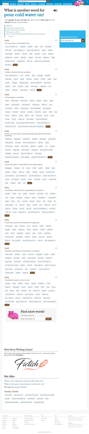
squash (33, 283)
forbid (14, 193)
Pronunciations (67, 4)
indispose (20, 233)
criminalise (41, 197)
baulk (40, 168)
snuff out (20, 294)
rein (49, 86)
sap (56, 112)
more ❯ (15, 64)
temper (36, 79)
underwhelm (9, 142)
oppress (50, 54)
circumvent (15, 179)
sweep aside (9, 273)
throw (16, 108)
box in (54, 205)
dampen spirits (10, 61)
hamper (7, 172)
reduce (16, 79)
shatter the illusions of (39, 157)
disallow (52, 193)
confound (39, 115)
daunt (7, 101)
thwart (7, 115)
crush (48, 283)
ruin (24, 183)
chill (41, 46)
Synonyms (5, 4)
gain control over (21, 301)
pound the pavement (11, 402)
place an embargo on (40, 208)
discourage (8, 54)
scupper (13, 183)
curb (28, 226)
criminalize (51, 197)
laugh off (25, 273)
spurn (23, 258)
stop (6, 183)
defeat (47, 168)
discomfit (38, 112)
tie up (14, 212)
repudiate (8, 258)
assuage (40, 75)
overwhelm (8, 108)
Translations (41, 4)
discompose (47, 108)
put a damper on (19, 50)
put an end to (29, 294)
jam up (22, 208)
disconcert (36, 104)
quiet (26, 86)
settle (49, 79)
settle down (24, 90)
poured (7, 398)
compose (15, 90)
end (6, 291)
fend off (27, 237)
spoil (36, 46)
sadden (30, 46)
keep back (19, 237)
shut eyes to (19, 269)
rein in (38, 294)
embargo (19, 197)
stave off (41, 237)
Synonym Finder (19, 387)
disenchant (51, 139)
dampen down (23, 83)
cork (18, 201)
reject (24, 254)
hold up (15, 208)
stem (42, 287)
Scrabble (26, 422)
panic (45, 112)
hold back (47, 233)
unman (7, 119)
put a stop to (16, 240)
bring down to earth (46, 150)
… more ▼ (10, 36)
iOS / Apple (43, 418)
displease (35, 150)
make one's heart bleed (42, 61)
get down (8, 65)
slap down (46, 298)
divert (13, 233)
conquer (24, 291)
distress (37, 54)
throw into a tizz (10, 126)
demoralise (15, 104)
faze (50, 104)
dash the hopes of (26, 153)
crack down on (10, 294)
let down (18, 142)
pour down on (18, 395)
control (7, 83)
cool (21, 75)
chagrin (52, 146)
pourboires (31, 398)
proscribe (40, 193)
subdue (20, 283)
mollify (43, 79)
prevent (23, 179)
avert (7, 233)
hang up (7, 208)
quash (27, 283)
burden (31, 57)
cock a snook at (44, 269)
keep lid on (22, 212)
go (83, 40)
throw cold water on (33, 50)
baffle (27, 115)
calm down (34, 86)
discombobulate (36, 108)
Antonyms (13, 4)
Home (56, 418)
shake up (21, 119)
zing (40, 205)
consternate (24, 108)
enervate (38, 57)
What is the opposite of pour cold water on (23, 381)
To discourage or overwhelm (13, 32)
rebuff (53, 254)
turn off (40, 240)
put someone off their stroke (25, 123)
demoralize (25, 104)
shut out (7, 212)
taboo (33, 197)
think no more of (50, 265)
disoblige (8, 153)
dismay (24, 54)
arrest (23, 287)
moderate (8, 79)
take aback (30, 119)
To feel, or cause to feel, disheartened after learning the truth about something (25, 34)
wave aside (9, 254)
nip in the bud (9, 176)
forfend (32, 201)
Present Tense (15, 428)
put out (18, 298)
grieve (16, 57)
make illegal (9, 205)
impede (35, 172)
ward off (49, 237)
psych (46, 115)
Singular (14, 424)
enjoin (12, 197)
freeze (39, 201)
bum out (29, 61)
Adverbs (14, 420)
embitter (34, 139)
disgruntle (16, 150)
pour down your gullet (47, 395)
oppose (27, 233)
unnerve (14, 115)
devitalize (48, 46)
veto (6, 197)
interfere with (50, 172)
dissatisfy (43, 139)
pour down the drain (31, 395)
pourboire (40, 398)
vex (46, 146)
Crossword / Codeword (29, 424)
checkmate (52, 179)
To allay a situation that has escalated (15, 30)
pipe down (47, 83)
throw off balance (41, 119)
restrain (20, 86)
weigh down (21, 61)
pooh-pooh (17, 261)
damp (53, 57)
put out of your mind (11, 265)
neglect (18, 273)
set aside (16, 258)
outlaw (25, 193)
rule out (22, 205)
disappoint (17, 139)
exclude (24, 201)
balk (27, 172)
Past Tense (14, 426)
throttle (44, 291)
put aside (41, 258)
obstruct (21, 172)
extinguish (16, 287)
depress (17, 54)
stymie (42, 172)
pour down (8, 395)
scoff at (29, 265)
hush (14, 86)
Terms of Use (57, 422)
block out (45, 294)
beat (19, 183)
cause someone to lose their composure (31, 126)
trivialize (33, 269)
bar (47, 193)
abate (22, 79)
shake (40, 233)
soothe (7, 90)
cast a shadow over (11, 46)
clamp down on (27, 298)
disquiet (7, 112)
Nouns (3, 426)
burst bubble (25, 157)
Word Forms (58, 4)
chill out (32, 90)
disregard (39, 254)
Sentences (34, 4)
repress (7, 86)
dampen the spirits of (12, 157)
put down (52, 208)
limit (17, 291)
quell (14, 283)
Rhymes (27, 4)
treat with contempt (29, 261)
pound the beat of (26, 402)
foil (23, 168)
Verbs (3, 428)
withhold (49, 229)
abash (45, 101)
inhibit (49, 201)
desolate (23, 57)
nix (16, 205)
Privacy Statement (59, 424)
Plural (13, 422)
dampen (22, 46)
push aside (8, 269)
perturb (22, 112)
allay (33, 75)
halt (44, 201)
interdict (32, 193)
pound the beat (39, 402)
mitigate (14, 83)
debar (7, 201)
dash (30, 54)
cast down (38, 153)
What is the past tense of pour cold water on (23, 384)
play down (8, 261)
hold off (7, 240)
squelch (7, 287)
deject (44, 50)
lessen (27, 75)
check (7, 179)
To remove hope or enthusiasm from (15, 28)
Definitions (20, 4)
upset (44, 54)
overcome (36, 291)
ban (19, 193)
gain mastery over (35, 301)
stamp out (38, 298)
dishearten (8, 57)
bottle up (47, 205)
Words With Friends (28, 420)
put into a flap (9, 123)
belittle (23, 265)
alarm (52, 115)
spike (28, 205)
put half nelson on (34, 212)
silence (30, 287)
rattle (50, 112)
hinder (14, 172)
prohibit (7, 193)
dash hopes (25, 150)
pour (47, 398)
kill (55, 201)
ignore (46, 254)
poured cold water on (19, 398)
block (30, 179)
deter (51, 101)
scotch (44, 179)
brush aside (31, 258)
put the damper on (35, 176)
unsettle (30, 112)
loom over (8, 50)
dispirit (50, 50)
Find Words (50, 4)
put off (14, 119)
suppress (43, 86)
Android (43, 420)
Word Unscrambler (28, 418)
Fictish (39, 353)
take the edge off (36, 83)
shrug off (49, 258)
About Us (57, 420)
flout (26, 269)
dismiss (17, 254)
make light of (38, 265)
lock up (28, 208)
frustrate (15, 112)
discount (31, 254)
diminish (29, 79)
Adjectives (14, 418)
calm (55, 79)
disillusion (8, 139)
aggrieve (46, 57)
